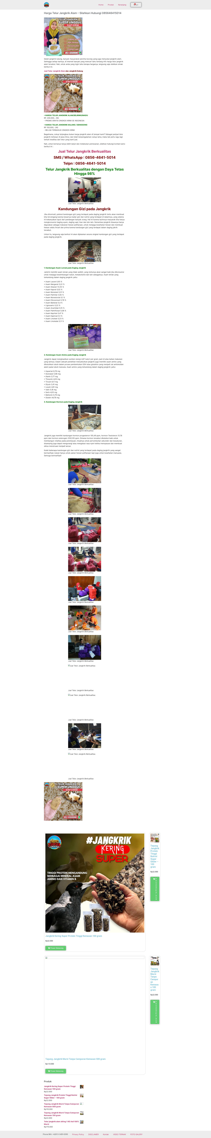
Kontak (106, 1134)
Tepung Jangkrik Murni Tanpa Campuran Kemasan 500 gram (75, 1059)
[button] (55, 948)
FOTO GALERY (136, 1134)
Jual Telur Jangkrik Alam (54, 71)
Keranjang (122, 5)
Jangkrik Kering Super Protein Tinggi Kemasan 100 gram (73, 936)
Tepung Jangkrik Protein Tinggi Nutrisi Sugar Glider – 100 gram (154, 856)
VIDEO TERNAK (119, 1134)
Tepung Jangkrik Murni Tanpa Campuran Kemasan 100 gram (154, 979)
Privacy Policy (78, 1134)
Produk (111, 5)
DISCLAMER (93, 1134)
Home (100, 5)
